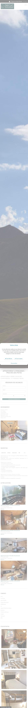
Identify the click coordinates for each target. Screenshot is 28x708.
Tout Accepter (19, 358)
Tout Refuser (9, 358)
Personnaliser (14, 363)
